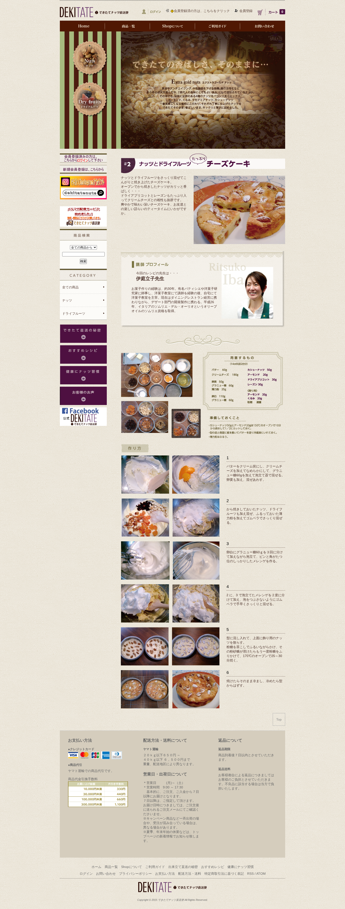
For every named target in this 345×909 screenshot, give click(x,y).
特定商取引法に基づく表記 (224, 873)
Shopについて (131, 867)
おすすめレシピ (212, 867)
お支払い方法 (165, 873)
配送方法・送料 (189, 873)
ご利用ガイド (155, 867)
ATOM (261, 873)
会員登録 (246, 11)
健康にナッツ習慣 (240, 867)
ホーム (96, 867)
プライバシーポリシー (135, 873)
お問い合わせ (106, 873)
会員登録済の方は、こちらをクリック (202, 11)
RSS (250, 873)
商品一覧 (111, 867)
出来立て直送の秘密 (183, 867)
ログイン (86, 873)
